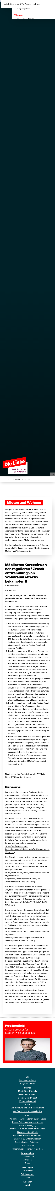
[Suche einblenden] (44, 4)
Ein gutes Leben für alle (27, 1132)
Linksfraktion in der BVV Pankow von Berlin (22, 4)
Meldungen (27, 1167)
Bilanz (27, 1115)
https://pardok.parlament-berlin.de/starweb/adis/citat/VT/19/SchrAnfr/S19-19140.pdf (26, 902)
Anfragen (28, 1160)
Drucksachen (27, 1153)
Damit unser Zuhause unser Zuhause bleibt (27, 1129)
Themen (18, 15)
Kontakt (27, 1185)
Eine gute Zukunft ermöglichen (27, 1139)
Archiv (27, 1163)
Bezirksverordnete (27, 1080)
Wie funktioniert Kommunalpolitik (27, 1111)
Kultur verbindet (27, 1145)
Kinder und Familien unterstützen (27, 1135)
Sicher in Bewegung (27, 1125)
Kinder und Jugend (27, 1101)
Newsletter (27, 1171)
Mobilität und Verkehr (25, 19)
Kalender (27, 1182)
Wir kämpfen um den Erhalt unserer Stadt (27, 1119)
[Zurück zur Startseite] (15, 465)
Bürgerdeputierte (23, 9)
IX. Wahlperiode (27, 1156)
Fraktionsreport (27, 1174)
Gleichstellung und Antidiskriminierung (27, 1108)
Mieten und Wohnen (26, 1094)
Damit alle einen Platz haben (27, 1142)
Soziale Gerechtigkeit (27, 1098)
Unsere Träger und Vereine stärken (27, 1122)
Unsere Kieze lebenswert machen (27, 1149)
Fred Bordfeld (15, 1025)
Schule (27, 1104)
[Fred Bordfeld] (27, 1049)
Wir (27, 1077)
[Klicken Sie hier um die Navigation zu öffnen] (51, 4)
